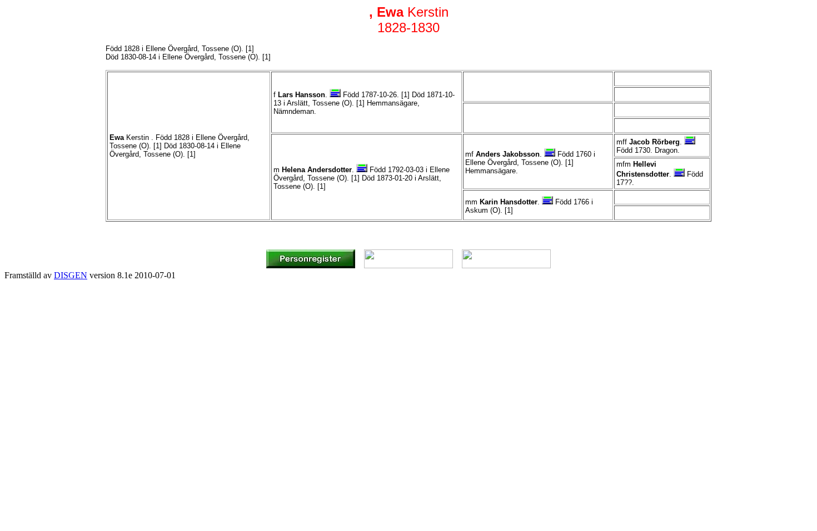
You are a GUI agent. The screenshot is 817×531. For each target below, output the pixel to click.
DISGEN (70, 275)
